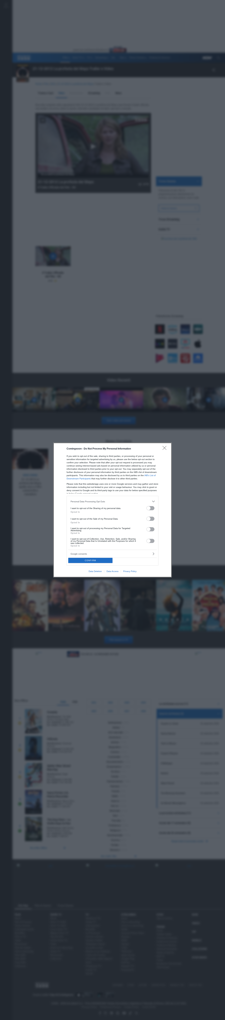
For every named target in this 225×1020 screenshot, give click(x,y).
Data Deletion (95, 571)
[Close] (165, 449)
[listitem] (112, 501)
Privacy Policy (130, 571)
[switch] (150, 508)
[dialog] (112, 510)
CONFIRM (90, 560)
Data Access (112, 571)
